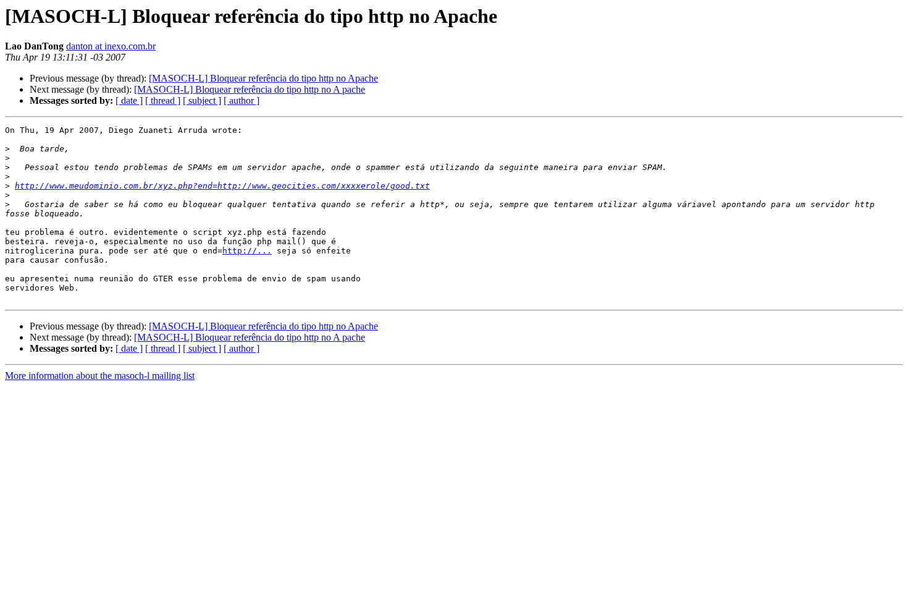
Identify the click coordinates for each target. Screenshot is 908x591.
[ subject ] (202, 100)
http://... (247, 250)
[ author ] (241, 100)
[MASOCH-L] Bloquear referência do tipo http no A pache (249, 89)
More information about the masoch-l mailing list (100, 375)
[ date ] (129, 100)
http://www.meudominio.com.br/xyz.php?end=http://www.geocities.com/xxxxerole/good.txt (222, 185)
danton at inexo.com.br (111, 46)
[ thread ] (162, 100)
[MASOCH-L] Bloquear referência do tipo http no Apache (263, 78)
